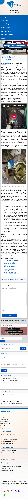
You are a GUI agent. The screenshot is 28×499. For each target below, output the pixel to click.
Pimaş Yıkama (5, 27)
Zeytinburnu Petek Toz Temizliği (9, 450)
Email (3, 310)
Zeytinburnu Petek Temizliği (8, 435)
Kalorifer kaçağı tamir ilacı (8, 470)
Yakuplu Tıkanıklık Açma (10, 270)
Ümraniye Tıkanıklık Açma (10, 268)
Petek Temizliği (6, 31)
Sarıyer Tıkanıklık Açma (9, 262)
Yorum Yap (6, 279)
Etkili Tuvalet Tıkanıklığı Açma (11, 260)
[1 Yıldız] (1, 64)
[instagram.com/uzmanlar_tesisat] (8, 490)
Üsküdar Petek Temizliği (7, 443)
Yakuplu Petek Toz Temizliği (8, 457)
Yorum (4, 290)
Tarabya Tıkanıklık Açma (10, 266)
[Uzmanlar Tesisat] (14, 7)
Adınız (3, 306)
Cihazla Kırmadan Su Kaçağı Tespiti (10, 473)
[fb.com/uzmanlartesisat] (15, 490)
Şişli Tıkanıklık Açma (9, 265)
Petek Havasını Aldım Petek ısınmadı (11, 382)
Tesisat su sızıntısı (6, 468)
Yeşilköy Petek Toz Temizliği (8, 455)
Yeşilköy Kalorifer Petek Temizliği (9, 439)
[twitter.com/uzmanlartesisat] (11, 490)
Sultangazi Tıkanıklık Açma (10, 263)
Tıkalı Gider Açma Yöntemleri (10, 58)
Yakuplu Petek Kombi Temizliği (8, 441)
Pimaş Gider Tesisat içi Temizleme (11, 401)
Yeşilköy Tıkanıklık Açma (10, 272)
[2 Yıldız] (2, 64)
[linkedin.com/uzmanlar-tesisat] (18, 490)
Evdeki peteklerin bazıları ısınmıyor (11, 378)
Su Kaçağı (4, 20)
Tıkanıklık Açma (6, 24)
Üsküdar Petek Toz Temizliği (8, 459)
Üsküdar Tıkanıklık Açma (10, 269)
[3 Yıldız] (3, 64)
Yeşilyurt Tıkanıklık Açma (10, 273)
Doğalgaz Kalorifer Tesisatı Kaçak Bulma (12, 403)
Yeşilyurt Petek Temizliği (7, 437)
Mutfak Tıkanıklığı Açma (8, 397)
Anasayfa (4, 17)
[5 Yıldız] (5, 64)
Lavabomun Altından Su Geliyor (10, 380)
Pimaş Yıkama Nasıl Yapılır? (9, 399)
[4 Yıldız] (4, 64)
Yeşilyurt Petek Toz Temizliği (8, 452)
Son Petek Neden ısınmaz (9, 387)
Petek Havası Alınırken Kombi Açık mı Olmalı (13, 385)
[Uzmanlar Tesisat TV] (4, 490)
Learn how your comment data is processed (14, 321)
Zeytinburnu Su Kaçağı (7, 475)
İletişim (3, 38)
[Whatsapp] (4, 494)
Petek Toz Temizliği (7, 35)
